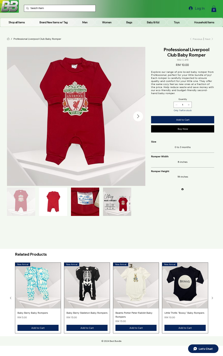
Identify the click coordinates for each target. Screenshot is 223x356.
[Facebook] (182, 189)
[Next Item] (138, 116)
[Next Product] (212, 298)
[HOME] (8, 38)
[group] (111, 297)
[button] (53, 22)
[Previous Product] (10, 298)
